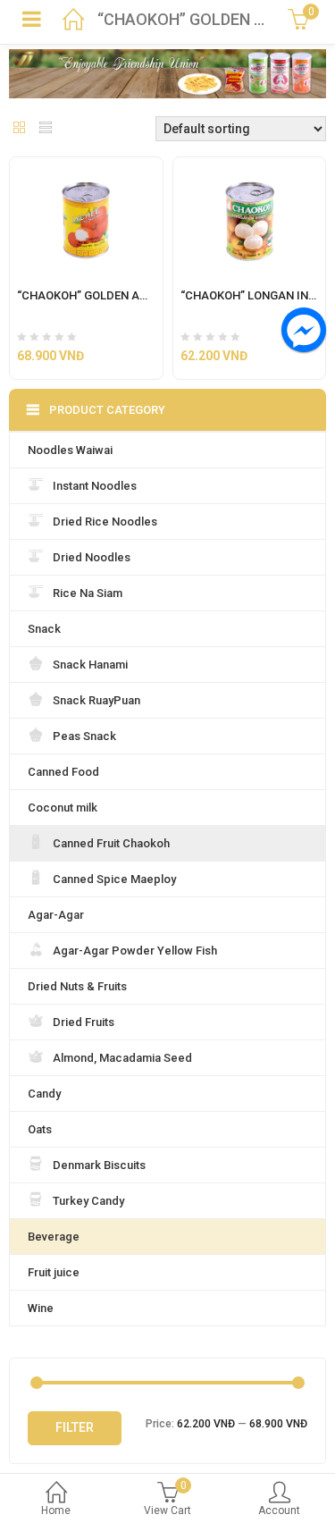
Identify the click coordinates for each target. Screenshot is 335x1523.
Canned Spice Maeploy (114, 879)
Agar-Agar (56, 914)
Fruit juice (54, 1272)
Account (279, 1510)
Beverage (54, 1236)
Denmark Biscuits (99, 1165)
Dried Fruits (83, 1022)
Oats (40, 1129)
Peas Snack (84, 736)
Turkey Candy (88, 1200)
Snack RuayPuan (96, 700)
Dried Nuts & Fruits (77, 986)
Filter (74, 1427)
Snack (44, 628)
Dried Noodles (91, 557)
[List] (45, 129)
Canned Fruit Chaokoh (111, 843)
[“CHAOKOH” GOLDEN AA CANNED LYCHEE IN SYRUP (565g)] (86, 168)
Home (56, 1510)
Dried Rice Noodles (105, 521)
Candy (44, 1093)
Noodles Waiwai (70, 450)
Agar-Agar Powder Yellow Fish (135, 950)
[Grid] (19, 129)
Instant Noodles (95, 485)
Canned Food (63, 771)
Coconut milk (62, 807)
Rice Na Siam (87, 593)
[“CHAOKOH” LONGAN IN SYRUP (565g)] (249, 168)
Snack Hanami (90, 664)
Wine (41, 1308)
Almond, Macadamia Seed (122, 1057)
